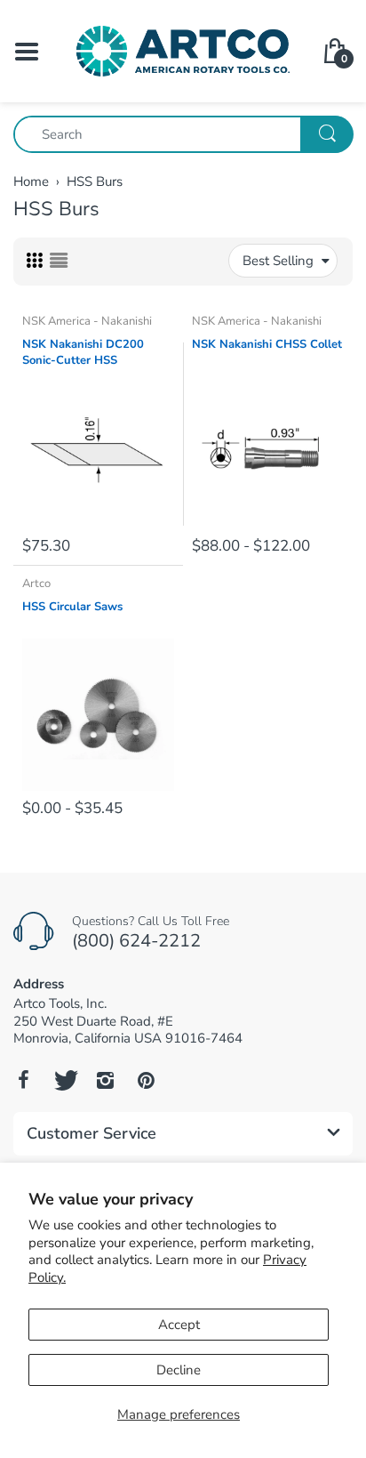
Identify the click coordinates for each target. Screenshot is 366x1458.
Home (31, 181)
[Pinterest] (145, 1080)
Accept (179, 1324)
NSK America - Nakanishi (87, 321)
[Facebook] (23, 1080)
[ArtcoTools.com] (183, 50)
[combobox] (183, 134)
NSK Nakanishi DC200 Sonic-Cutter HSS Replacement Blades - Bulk (96, 353)
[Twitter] (64, 1080)
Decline (178, 1370)
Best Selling (278, 261)
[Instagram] (105, 1080)
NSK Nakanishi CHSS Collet (267, 344)
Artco (36, 584)
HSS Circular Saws (72, 607)
